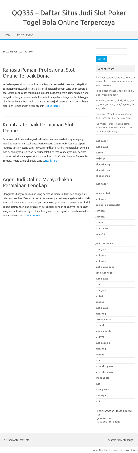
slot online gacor (106, 267)
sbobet (100, 354)
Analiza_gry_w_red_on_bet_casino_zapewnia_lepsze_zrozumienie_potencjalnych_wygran (115, 81)
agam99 (100, 234)
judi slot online (104, 243)
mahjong (101, 348)
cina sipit (101, 395)
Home (7, 35)
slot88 (99, 152)
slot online (102, 147)
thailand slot (103, 378)
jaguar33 (101, 210)
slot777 (100, 337)
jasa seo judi (104, 418)
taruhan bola (103, 319)
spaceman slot (104, 331)
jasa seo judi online (108, 421)
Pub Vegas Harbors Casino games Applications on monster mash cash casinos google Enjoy (114, 127)
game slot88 (103, 193)
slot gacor (102, 141)
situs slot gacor (105, 366)
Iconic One (98, 450)
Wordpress (132, 450)
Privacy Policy (25, 35)
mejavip (100, 158)
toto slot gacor (105, 272)
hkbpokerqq (103, 164)
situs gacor (102, 389)
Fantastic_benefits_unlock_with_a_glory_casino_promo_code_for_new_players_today (115, 104)
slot (98, 284)
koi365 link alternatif (108, 205)
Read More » (53, 105)
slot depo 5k (103, 343)
